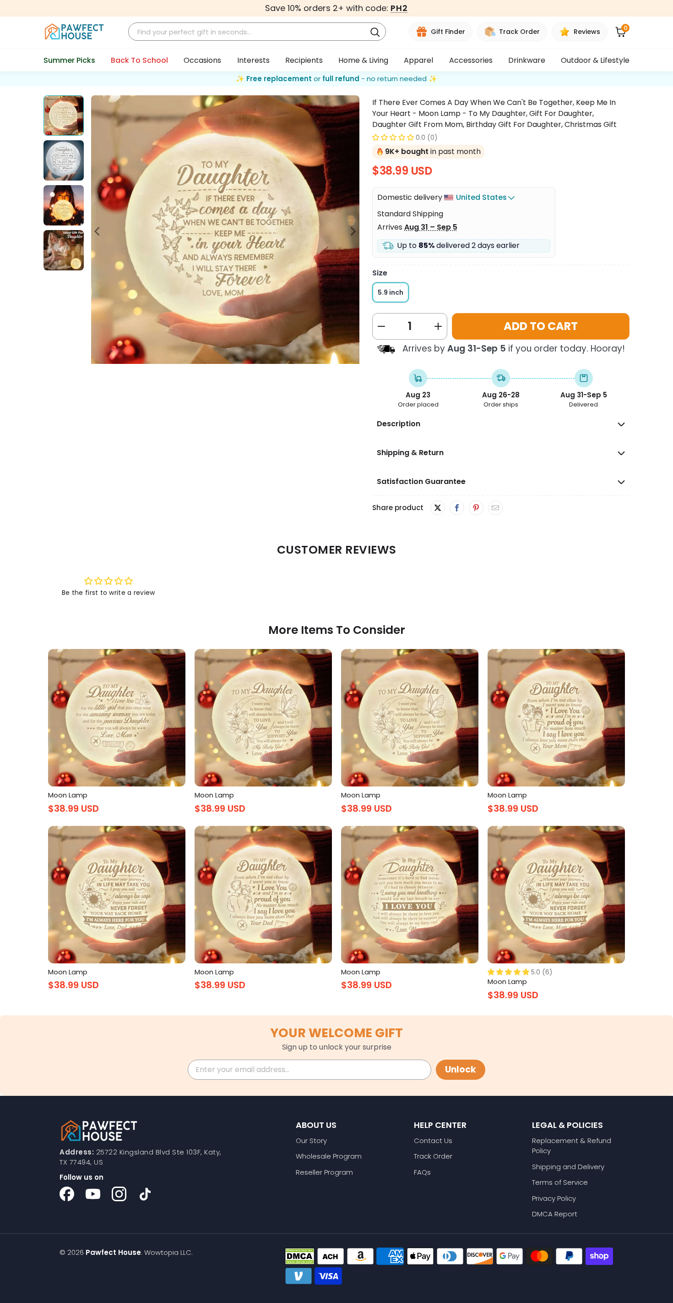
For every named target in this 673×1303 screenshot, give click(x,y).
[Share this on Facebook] (456, 508)
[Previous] (98, 231)
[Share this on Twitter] (437, 507)
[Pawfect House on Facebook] (67, 1194)
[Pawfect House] (74, 31)
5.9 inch (390, 292)
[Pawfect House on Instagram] (119, 1194)
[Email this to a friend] (495, 508)
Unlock (460, 1069)
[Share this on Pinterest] (476, 508)
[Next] (352, 231)
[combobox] (248, 32)
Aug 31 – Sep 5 (430, 227)
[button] (393, 137)
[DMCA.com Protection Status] (300, 1256)
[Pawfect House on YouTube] (93, 1194)
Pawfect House (113, 1252)
